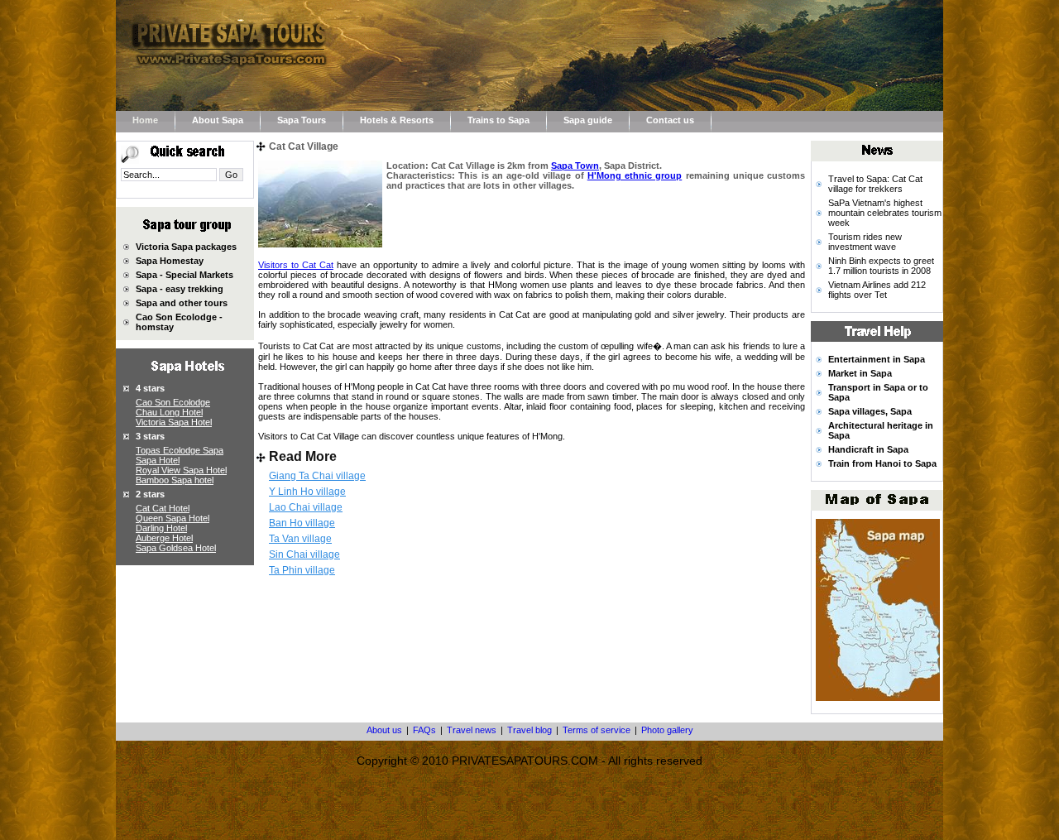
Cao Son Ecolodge (173, 402)
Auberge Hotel (164, 538)
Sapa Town (575, 165)
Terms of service (596, 730)
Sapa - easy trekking (179, 289)
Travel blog (529, 730)
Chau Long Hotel (169, 412)
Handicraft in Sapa (868, 449)
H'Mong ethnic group (635, 175)
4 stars (150, 388)
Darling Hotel (161, 528)
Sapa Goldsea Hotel (176, 548)
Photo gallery (667, 730)
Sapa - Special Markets (184, 275)
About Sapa (217, 120)
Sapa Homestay (170, 261)
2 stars (150, 494)
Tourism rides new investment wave (865, 242)
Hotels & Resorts (397, 120)
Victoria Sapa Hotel (174, 422)
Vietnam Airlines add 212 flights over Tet (877, 290)
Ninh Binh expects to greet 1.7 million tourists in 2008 (881, 266)
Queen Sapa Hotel (172, 518)
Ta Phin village (302, 570)
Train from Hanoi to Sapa (882, 463)
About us (384, 730)
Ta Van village (300, 539)
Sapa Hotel (158, 460)
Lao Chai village (306, 507)
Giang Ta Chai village (317, 476)
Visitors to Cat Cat (295, 265)
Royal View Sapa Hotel (181, 470)
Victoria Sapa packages (186, 247)
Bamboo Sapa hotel (174, 480)
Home (145, 120)
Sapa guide (587, 120)
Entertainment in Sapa (876, 359)
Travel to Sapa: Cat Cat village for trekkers (875, 184)
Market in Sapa (860, 373)
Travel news (471, 730)
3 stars (150, 436)
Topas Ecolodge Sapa (179, 450)
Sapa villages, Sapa (870, 411)
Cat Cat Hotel (162, 508)
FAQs (424, 730)
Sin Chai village (304, 554)
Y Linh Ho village (307, 491)
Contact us (670, 120)
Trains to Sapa (498, 120)
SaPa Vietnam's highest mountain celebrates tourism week (885, 213)
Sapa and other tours (182, 303)
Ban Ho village (302, 523)
